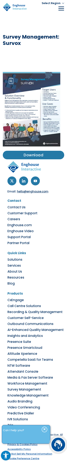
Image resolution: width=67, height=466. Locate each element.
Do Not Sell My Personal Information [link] (29, 454)
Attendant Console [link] (22, 371)
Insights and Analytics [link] (25, 336)
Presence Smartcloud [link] (24, 347)
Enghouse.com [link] (19, 225)
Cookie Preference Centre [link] (23, 458)
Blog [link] (11, 283)
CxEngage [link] (15, 300)
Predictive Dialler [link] (20, 413)
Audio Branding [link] (19, 401)
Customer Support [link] (22, 213)
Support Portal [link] (19, 237)
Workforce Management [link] (27, 383)
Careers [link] (13, 219)
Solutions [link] (14, 259)
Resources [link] (15, 277)
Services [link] (14, 265)
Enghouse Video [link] (20, 231)
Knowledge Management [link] (28, 395)
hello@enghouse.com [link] (32, 191)
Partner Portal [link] (18, 243)
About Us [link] (14, 271)
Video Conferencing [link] (23, 407)
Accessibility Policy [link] (19, 449)
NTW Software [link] (18, 365)
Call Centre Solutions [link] (24, 306)
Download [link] (33, 155)
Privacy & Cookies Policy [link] (22, 444)
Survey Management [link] (24, 389)
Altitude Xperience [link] (22, 353)
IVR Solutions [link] (17, 419)
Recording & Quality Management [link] (35, 312)
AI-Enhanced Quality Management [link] (35, 330)
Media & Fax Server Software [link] (30, 377)
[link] (6, 455)
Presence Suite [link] (19, 341)
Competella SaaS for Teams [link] (30, 359)
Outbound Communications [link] (30, 324)
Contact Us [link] (16, 207)
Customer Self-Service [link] (25, 318)
